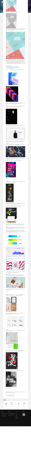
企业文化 (16, 414)
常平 (4, 422)
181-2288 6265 (11, 415)
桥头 (15, 422)
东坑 (12, 422)
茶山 (9, 422)
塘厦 (23, 422)
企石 (17, 422)
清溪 (26, 422)
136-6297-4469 (4, 415)
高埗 (20, 422)
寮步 (6, 422)
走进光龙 (16, 413)
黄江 (14, 422)
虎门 (28, 422)
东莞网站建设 (2, 422)
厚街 (25, 422)
